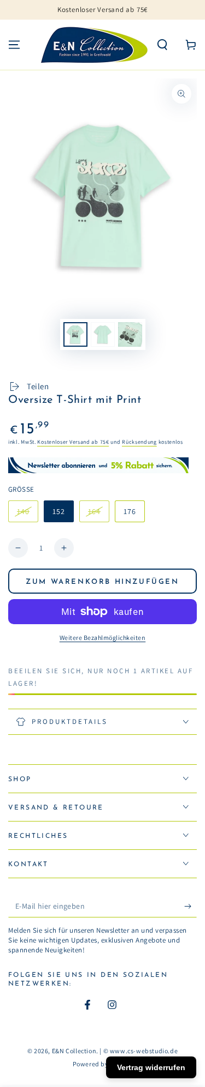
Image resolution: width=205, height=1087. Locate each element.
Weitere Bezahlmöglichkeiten (103, 637)
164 (98, 514)
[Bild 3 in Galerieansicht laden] (130, 334)
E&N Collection (74, 1051)
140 (27, 514)
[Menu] (14, 44)
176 (130, 511)
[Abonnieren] (190, 907)
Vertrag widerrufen (151, 1067)
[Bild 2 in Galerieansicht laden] (103, 334)
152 (58, 511)
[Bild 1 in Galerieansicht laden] (75, 334)
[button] (162, 44)
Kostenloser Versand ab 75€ (73, 441)
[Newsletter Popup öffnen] (102, 465)
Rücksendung (139, 441)
